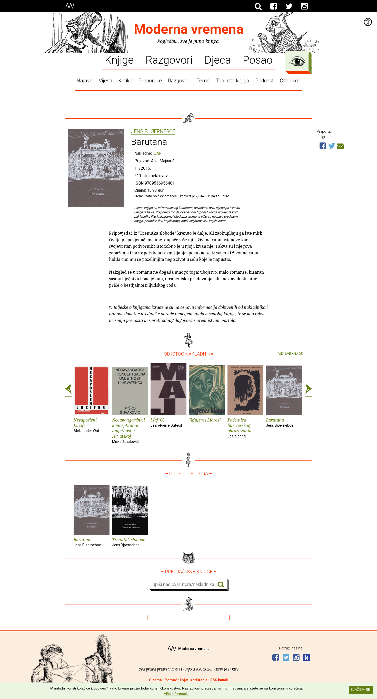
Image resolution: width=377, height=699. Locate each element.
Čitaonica (290, 81)
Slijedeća (308, 391)
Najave (85, 81)
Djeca (217, 59)
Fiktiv (233, 669)
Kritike (125, 81)
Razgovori (169, 59)
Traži (220, 584)
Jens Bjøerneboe (153, 132)
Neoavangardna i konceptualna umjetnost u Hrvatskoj (128, 430)
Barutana (279, 422)
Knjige (119, 59)
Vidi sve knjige (290, 354)
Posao (258, 59)
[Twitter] (289, 6)
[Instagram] (304, 6)
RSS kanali (219, 680)
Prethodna (68, 391)
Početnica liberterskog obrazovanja (239, 427)
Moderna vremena (188, 29)
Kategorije (297, 61)
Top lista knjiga (232, 81)
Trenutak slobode (128, 542)
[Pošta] (340, 145)
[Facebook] (273, 6)
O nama (155, 680)
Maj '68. (166, 422)
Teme (203, 81)
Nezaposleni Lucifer (86, 425)
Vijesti (105, 81)
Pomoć (171, 680)
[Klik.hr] (306, 658)
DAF (157, 153)
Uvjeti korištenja (193, 680)
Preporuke (150, 81)
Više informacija (177, 694)
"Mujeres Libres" (205, 420)
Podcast (264, 81)
